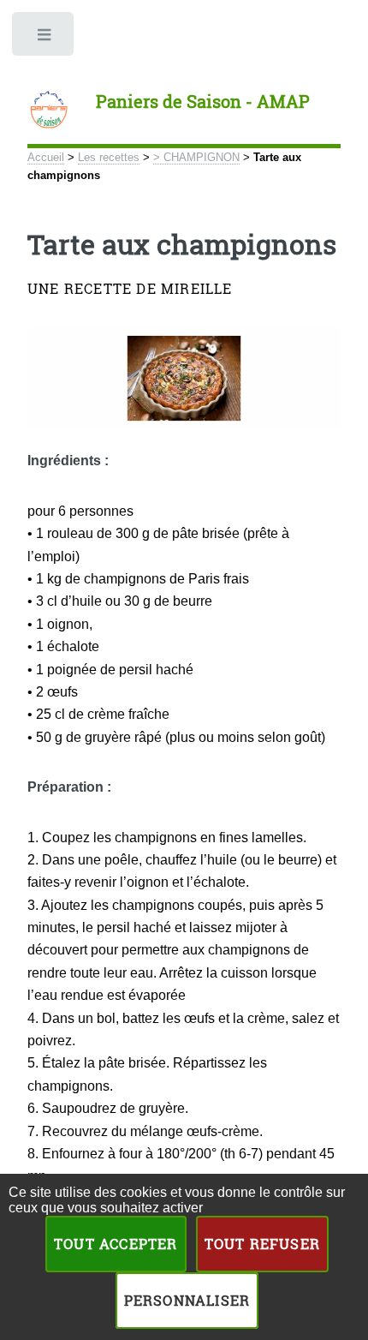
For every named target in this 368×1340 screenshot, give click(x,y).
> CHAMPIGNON (196, 157)
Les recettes (108, 157)
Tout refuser (262, 1244)
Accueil (45, 157)
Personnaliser (187, 1300)
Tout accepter (116, 1244)
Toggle (44, 38)
